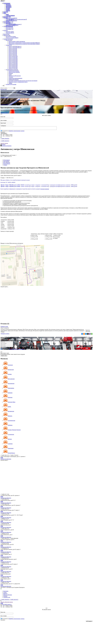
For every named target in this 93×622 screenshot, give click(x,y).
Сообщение (3, 125)
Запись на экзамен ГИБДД (12, 25)
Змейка (10, 83)
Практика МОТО (10, 20)
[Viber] (90, 334)
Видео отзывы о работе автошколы (17, 41)
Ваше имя (3, 116)
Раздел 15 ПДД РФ (13, 61)
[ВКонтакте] (82, 334)
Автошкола (8, 5)
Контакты (8, 4)
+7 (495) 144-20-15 (5, 140)
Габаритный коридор (14, 79)
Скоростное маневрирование (15, 78)
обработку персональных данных (16, 130)
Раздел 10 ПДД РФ (13, 56)
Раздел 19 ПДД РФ (13, 66)
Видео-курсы (9, 40)
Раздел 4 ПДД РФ (13, 51)
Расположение (6, 163)
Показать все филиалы (6, 459)
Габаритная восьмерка (14, 70)
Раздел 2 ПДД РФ (13, 48)
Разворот (11, 73)
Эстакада (11, 77)
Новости (8, 10)
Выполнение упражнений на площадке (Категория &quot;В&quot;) (24, 42)
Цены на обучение (7, 594)
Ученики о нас (6, 597)
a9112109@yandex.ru (6, 604)
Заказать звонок (4, 143)
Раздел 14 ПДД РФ (13, 59)
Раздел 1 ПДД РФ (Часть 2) (15, 47)
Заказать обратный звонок (7, 602)
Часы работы (6, 161)
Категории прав (7, 16)
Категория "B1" (9, 28)
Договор (8, 8)
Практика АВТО (10, 19)
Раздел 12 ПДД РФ (13, 58)
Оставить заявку (4, 97)
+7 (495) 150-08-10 (5, 138)
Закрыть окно (4, 355)
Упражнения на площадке (12, 69)
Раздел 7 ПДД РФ (13, 55)
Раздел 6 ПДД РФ (13, 53)
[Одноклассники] (84, 334)
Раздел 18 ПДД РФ (13, 64)
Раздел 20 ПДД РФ (13, 67)
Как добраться (6, 162)
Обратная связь (6, 22)
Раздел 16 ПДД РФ (13, 62)
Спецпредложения (10, 15)
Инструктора (6, 21)
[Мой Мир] (86, 334)
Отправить (4, 133)
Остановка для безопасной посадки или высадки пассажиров (23, 80)
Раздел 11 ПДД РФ (13, 57)
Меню (3, 0)
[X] (88, 334)
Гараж (10, 74)
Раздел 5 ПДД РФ (13, 52)
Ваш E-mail (3, 123)
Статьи (5, 592)
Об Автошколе (6, 3)
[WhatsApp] (91, 334)
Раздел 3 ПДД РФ (13, 50)
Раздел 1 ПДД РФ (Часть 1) (15, 46)
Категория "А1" (9, 29)
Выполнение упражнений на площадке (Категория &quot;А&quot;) (24, 43)
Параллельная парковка (14, 72)
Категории (5, 591)
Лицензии (5, 11)
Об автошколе (6, 160)
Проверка (3, 132)
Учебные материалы (8, 26)
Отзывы (8, 9)
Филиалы (5, 17)
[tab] (8, 365)
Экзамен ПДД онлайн (11, 84)
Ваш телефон (4, 120)
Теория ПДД (9, 45)
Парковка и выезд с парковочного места (18, 81)
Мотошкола (8, 6)
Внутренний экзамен (11, 24)
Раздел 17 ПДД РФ (13, 63)
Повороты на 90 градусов (15, 75)
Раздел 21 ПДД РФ (13, 68)
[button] (3, 89)
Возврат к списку (5, 333)
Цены (4, 12)
